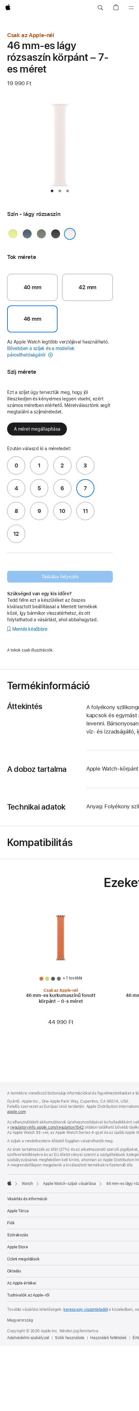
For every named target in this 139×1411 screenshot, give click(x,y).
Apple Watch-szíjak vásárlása (69, 1183)
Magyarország (20, 1320)
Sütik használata (69, 1338)
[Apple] (9, 1183)
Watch (27, 1183)
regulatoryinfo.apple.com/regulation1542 (47, 1127)
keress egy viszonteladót (85, 1309)
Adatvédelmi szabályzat (28, 1338)
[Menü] (131, 8)
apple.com (16, 1111)
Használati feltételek (108, 1338)
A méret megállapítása (37, 429)
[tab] (52, 191)
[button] (100, 8)
